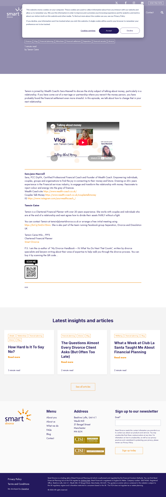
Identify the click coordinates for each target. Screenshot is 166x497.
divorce (11, 340)
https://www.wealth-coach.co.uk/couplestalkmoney (70, 195)
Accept (109, 30)
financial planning (36, 336)
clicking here (85, 480)
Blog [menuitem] (48, 434)
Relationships (22, 336)
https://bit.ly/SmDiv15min (38, 225)
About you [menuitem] (51, 417)
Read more (14, 357)
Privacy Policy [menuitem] (15, 479)
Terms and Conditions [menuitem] (18, 484)
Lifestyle (11, 336)
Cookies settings (88, 30)
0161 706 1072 (156, 3)
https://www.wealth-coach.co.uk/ (60, 191)
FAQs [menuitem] (49, 430)
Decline (130, 30)
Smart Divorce (32, 242)
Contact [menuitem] (50, 438)
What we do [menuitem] (52, 426)
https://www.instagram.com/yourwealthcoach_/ (52, 198)
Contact (150, 12)
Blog (18, 340)
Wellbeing (118, 336)
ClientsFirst (25, 489)
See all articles (83, 386)
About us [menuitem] (50, 421)
